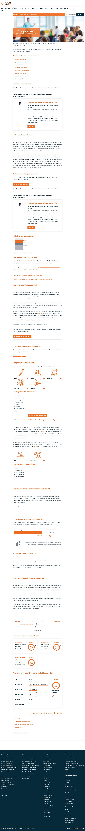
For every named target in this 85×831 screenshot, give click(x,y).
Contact (66, 784)
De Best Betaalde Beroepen (28, 759)
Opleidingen (59, 8)
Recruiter (45, 771)
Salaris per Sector (69, 816)
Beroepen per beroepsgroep (7, 757)
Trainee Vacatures (69, 803)
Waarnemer (34, 689)
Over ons (71, 8)
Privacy (33, 828)
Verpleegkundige (47, 797)
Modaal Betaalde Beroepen (28, 771)
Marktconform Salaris (6, 782)
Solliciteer (31, 126)
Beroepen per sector (5, 759)
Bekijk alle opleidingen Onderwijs (21, 336)
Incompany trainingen (70, 767)
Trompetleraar (31, 260)
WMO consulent (47, 757)
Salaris (36, 8)
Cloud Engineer (46, 816)
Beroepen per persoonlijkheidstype (9, 767)
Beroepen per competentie (7, 765)
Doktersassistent (47, 776)
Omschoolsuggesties (19, 78)
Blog (2, 10)
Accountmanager (47, 759)
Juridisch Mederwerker (48, 795)
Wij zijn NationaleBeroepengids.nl (72, 778)
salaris (22, 260)
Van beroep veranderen (6, 778)
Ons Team (67, 782)
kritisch (36, 446)
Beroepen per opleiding (6, 763)
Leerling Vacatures (69, 801)
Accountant (46, 761)
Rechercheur (46, 793)
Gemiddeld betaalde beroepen (29, 769)
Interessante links (69, 786)
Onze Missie (67, 780)
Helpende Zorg (46, 769)
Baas (30, 689)
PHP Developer (46, 814)
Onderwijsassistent (47, 754)
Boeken (66, 769)
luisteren (42, 431)
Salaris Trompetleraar (20, 64)
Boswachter (46, 778)
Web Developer (46, 812)
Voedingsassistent (47, 791)
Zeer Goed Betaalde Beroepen (29, 761)
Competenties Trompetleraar (21, 76)
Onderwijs (31, 679)
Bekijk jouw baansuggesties (20, 184)
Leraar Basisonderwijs (48, 805)
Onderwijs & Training (33, 682)
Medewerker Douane (48, 767)
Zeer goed (31, 699)
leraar (19, 142)
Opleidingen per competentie (71, 763)
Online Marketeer (47, 801)
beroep (16, 600)
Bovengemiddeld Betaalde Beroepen (30, 765)
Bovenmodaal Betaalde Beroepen (29, 767)
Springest (67, 771)
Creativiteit (39, 684)
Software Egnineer (47, 810)
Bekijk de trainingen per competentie (37, 415)
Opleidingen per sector (70, 757)
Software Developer (47, 808)
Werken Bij (67, 792)
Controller (45, 774)
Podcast (66, 8)
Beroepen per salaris (69, 820)
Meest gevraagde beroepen (21, 732)
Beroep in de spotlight (6, 771)
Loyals (79, 828)
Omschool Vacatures (69, 797)
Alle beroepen (4, 795)
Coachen (35, 684)
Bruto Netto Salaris (5, 780)
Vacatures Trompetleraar (20, 59)
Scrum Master (46, 782)
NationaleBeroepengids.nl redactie (41, 713)
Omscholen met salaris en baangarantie (24, 724)
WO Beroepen (25, 757)
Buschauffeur (46, 788)
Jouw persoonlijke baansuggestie (22, 721)
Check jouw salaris (19, 730)
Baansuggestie (22, 8)
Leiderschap (45, 684)
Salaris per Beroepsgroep (70, 818)
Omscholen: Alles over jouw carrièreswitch (10, 776)
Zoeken (79, 14)
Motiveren (31, 687)
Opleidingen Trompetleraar (21, 62)
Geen (30, 694)
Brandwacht (46, 780)
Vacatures (51, 8)
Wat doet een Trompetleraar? (19, 356)
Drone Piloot (46, 784)
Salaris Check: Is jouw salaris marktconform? (7, 785)
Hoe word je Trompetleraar (21, 67)
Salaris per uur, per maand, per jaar (44, 279)
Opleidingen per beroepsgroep (72, 759)
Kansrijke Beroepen (26, 776)
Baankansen (43, 8)
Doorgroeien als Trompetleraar (22, 70)
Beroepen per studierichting (7, 769)
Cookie (20, 828)
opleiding (39, 313)
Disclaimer (27, 828)
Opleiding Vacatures (69, 799)
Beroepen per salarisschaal (7, 761)
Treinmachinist (46, 786)
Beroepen (3, 8)
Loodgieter (45, 803)
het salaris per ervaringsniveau (30, 269)
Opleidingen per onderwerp (71, 761)
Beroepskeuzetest (12, 8)
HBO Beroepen (25, 754)
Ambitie (30, 684)
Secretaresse (46, 799)
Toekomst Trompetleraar (20, 73)
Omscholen (30, 8)
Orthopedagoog (46, 765)
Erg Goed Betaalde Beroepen (28, 763)
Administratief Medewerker (49, 763)
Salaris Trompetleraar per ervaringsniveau (25, 279)
